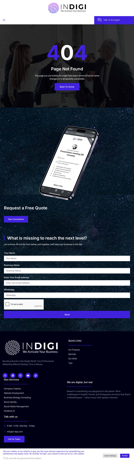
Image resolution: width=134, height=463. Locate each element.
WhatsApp (9, 289)
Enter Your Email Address (16, 277)
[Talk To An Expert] (100, 20)
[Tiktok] (35, 375)
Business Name (11, 265)
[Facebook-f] (5, 375)
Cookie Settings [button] (110, 455)
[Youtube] (28, 375)
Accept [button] (125, 455)
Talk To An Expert (112, 20)
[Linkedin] (12, 375)
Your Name (9, 253)
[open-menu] (4, 20)
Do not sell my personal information (23, 458)
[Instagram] (20, 375)
